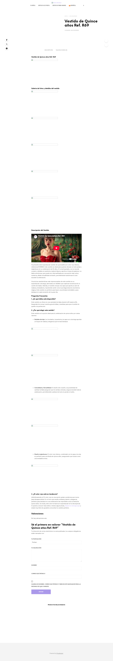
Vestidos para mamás (59, 5)
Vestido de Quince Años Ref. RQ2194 (45, 633)
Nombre (34, 565)
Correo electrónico (38, 573)
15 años (32, 5)
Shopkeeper (59, 653)
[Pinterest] (6, 48)
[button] (82, 5)
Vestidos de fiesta (44, 5)
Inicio (66, 16)
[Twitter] (6, 44)
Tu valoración (36, 548)
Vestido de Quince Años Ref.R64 (85, 632)
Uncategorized (73, 16)
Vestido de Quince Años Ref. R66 (26, 632)
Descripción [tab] (49, 50)
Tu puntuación (36, 539)
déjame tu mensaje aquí (72, 506)
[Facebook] (6, 40)
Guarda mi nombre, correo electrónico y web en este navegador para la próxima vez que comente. (56, 585)
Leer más (21, 634)
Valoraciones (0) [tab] (61, 50)
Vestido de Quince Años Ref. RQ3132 (64, 633)
